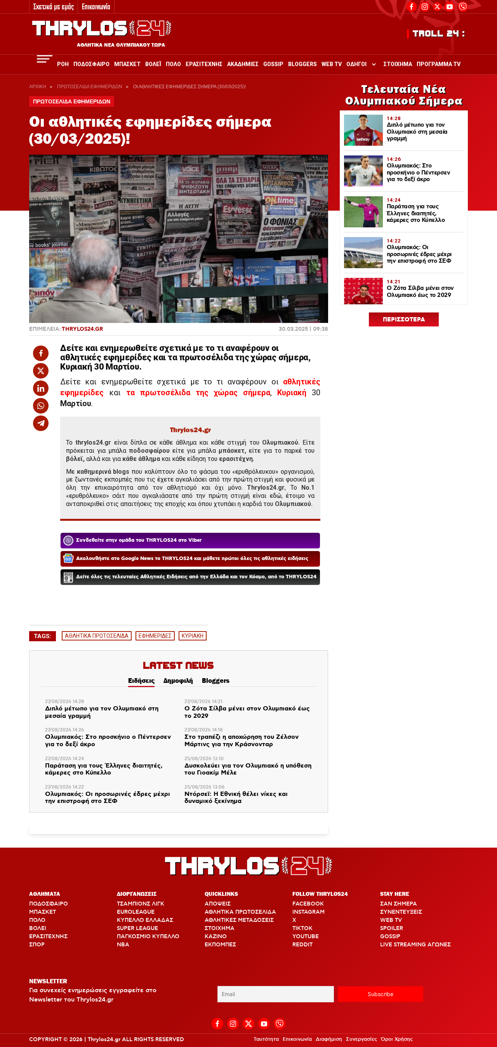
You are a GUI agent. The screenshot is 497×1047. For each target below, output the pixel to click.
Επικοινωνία (96, 6)
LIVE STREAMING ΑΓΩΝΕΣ (415, 944)
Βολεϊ (153, 64)
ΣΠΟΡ (37, 944)
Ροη (63, 64)
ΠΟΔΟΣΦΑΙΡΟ (48, 903)
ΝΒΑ (123, 944)
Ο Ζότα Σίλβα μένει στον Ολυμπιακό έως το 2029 (247, 712)
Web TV (331, 64)
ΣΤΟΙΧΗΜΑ (220, 928)
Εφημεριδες (155, 636)
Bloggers (302, 64)
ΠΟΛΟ (37, 920)
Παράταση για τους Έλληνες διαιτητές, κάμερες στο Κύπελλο (104, 769)
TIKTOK (302, 928)
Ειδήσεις (141, 680)
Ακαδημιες (243, 64)
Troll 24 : (439, 34)
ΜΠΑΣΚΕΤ (42, 912)
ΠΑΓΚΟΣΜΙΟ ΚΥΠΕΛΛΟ (148, 936)
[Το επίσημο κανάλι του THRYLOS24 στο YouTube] (450, 5)
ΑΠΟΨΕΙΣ (218, 903)
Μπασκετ (127, 64)
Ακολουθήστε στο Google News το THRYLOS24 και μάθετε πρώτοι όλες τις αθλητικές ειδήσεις (192, 558)
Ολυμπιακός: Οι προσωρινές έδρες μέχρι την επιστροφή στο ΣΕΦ (107, 798)
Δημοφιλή (178, 680)
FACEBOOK (308, 903)
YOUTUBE (305, 936)
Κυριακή (291, 392)
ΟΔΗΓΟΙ (356, 64)
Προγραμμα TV (439, 64)
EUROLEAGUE (136, 912)
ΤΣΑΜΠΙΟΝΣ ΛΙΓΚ (140, 903)
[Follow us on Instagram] (425, 5)
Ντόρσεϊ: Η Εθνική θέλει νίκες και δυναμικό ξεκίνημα (236, 798)
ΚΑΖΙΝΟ (216, 936)
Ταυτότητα (266, 1039)
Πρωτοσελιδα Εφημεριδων (89, 86)
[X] (437, 6)
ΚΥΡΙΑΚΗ (192, 636)
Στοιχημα (398, 64)
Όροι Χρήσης (397, 1039)
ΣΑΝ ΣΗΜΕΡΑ (398, 903)
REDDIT (302, 944)
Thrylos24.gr (82, 329)
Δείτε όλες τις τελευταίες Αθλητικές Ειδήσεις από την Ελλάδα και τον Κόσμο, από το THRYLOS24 (196, 577)
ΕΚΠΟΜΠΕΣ (220, 944)
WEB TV (391, 920)
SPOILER (391, 928)
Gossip (273, 64)
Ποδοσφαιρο (91, 64)
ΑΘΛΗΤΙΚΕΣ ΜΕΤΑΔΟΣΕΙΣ (239, 920)
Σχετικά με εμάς (53, 6)
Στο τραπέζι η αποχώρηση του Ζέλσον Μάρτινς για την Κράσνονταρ (241, 741)
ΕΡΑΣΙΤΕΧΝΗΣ (48, 936)
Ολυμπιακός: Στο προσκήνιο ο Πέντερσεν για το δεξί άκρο (108, 741)
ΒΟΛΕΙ (37, 928)
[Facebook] (411, 5)
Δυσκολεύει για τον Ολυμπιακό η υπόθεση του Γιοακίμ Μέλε (247, 769)
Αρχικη (37, 86)
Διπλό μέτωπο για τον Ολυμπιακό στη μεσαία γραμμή (101, 712)
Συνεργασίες (361, 1039)
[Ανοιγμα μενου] (44, 59)
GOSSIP (390, 936)
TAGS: (42, 636)
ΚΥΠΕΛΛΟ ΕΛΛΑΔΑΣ (145, 920)
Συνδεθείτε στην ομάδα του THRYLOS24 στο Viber (139, 540)
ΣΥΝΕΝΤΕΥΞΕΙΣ (401, 912)
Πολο (173, 64)
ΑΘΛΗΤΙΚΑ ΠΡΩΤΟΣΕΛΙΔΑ (97, 636)
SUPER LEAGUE (137, 928)
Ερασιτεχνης (204, 64)
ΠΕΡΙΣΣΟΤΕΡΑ (404, 320)
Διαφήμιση (329, 1039)
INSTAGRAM (308, 912)
